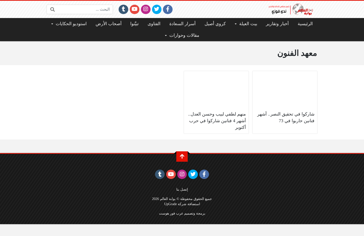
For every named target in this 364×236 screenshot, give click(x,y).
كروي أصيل (215, 23)
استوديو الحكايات (71, 23)
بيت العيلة (248, 23)
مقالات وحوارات (184, 35)
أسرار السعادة (182, 23)
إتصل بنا (182, 189)
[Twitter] (157, 9)
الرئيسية (305, 23)
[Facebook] (168, 9)
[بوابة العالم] (292, 9)
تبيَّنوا (134, 23)
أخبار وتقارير (277, 23)
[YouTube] (134, 9)
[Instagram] (146, 9)
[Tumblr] (123, 9)
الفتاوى (154, 23)
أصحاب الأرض (109, 23)
